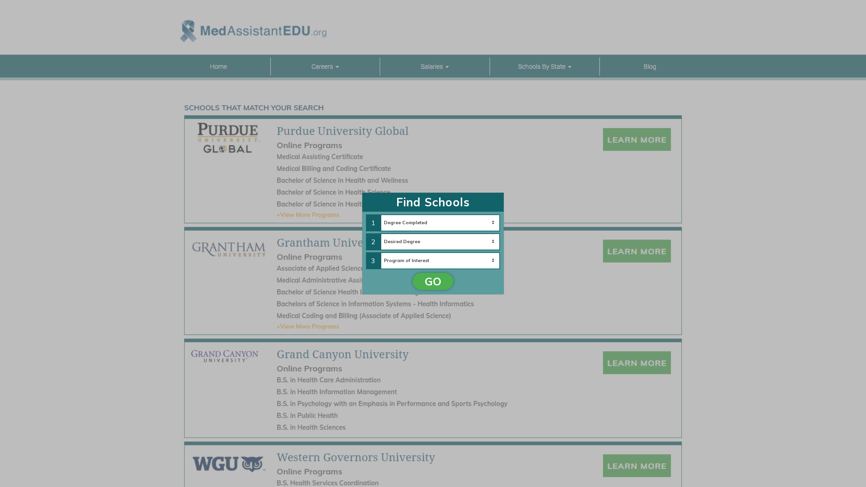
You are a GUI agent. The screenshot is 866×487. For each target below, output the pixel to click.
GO (433, 281)
